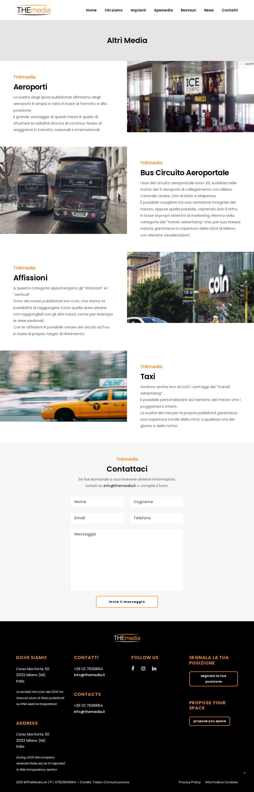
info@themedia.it (120, 485)
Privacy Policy (190, 782)
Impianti (138, 10)
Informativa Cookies (221, 782)
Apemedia (163, 10)
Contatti (230, 10)
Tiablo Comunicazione (111, 782)
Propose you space (209, 721)
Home (91, 10)
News (209, 10)
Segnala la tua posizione (214, 678)
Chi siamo (114, 10)
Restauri (188, 10)
